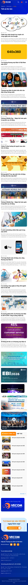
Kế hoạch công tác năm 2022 (18, 469)
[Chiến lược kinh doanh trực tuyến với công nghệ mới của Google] (14, 23)
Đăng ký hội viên (13, 528)
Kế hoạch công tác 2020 (17, 485)
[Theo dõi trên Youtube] (11, 544)
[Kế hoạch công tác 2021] (6, 480)
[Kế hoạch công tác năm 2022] (6, 472)
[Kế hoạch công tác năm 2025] (6, 447)
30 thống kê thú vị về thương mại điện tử (13, 341)
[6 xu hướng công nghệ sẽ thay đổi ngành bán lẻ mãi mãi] (14, 275)
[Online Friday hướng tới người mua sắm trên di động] (14, 135)
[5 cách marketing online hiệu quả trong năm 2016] (14, 219)
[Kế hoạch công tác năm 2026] (6, 439)
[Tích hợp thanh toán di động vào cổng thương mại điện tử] (14, 247)
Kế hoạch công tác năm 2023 (18, 461)
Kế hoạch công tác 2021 (17, 477)
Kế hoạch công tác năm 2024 (18, 453)
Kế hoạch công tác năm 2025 (18, 445)
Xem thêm (22, 493)
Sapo (14, 582)
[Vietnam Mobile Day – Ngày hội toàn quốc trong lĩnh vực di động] (14, 107)
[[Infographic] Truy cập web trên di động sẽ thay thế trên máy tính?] (14, 163)
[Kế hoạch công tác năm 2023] (6, 464)
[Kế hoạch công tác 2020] (6, 488)
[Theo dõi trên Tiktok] (18, 544)
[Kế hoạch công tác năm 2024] (6, 456)
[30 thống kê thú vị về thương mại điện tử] (14, 331)
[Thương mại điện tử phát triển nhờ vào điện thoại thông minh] (14, 79)
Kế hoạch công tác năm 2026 (18, 437)
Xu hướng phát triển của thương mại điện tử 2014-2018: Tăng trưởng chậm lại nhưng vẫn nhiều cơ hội (13, 315)
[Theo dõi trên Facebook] (14, 544)
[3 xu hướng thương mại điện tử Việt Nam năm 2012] (14, 51)
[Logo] (10, 537)
